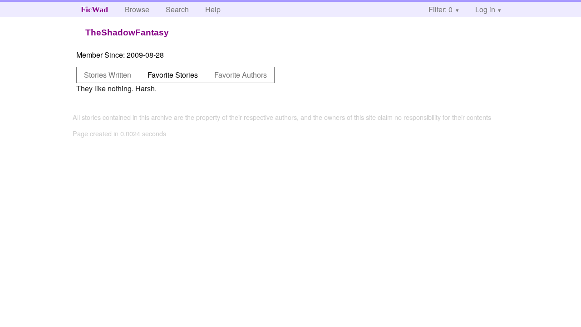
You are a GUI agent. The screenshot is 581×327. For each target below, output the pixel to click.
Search (177, 9)
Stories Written (107, 74)
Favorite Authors (240, 74)
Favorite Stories (173, 74)
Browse (137, 9)
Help (213, 9)
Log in (485, 9)
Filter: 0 (440, 9)
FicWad (94, 9)
